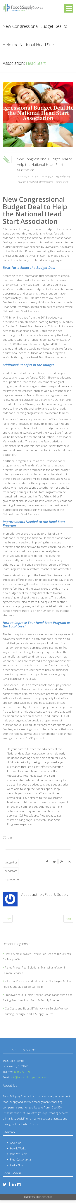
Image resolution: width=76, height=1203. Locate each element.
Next (68, 918)
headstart (10, 871)
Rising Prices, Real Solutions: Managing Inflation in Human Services (34, 970)
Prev (8, 918)
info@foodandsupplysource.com (30, 1077)
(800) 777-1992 (22, 1072)
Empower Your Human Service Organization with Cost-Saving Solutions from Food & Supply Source (38, 997)
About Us (15, 1143)
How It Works (18, 1148)
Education (21, 182)
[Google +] (61, 862)
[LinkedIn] (69, 862)
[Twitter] (54, 862)
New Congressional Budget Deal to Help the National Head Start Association (44, 164)
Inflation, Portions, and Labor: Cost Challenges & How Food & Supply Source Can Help (37, 983)
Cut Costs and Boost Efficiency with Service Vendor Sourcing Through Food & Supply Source (36, 1011)
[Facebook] (47, 862)
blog (57, 176)
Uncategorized (46, 182)
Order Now (16, 1165)
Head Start (32, 182)
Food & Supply (44, 176)
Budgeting (65, 176)
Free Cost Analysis (21, 1159)
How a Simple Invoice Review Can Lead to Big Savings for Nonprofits (37, 956)
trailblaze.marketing (42, 1197)
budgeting (10, 862)
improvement (12, 879)
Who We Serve (18, 1154)
